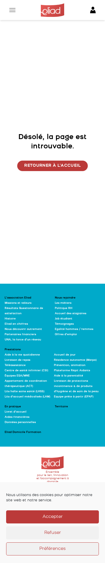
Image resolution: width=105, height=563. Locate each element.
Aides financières (17, 417)
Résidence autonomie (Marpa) (75, 360)
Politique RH (63, 308)
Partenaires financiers (20, 334)
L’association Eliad (18, 297)
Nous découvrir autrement (23, 329)
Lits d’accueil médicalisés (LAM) (27, 396)
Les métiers (63, 303)
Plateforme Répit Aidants (72, 370)
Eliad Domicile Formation (23, 432)
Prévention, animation (69, 365)
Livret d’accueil (16, 412)
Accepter (53, 517)
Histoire (10, 318)
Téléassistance (15, 365)
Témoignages (64, 324)
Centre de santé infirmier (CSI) (26, 370)
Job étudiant (63, 318)
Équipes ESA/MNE (17, 375)
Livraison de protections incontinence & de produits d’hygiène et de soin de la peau (76, 386)
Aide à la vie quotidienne (22, 355)
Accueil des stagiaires (70, 313)
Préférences (52, 549)
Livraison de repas (17, 360)
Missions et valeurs (18, 303)
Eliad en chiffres (16, 324)
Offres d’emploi (66, 334)
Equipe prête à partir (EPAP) (73, 396)
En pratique (13, 406)
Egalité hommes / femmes (74, 329)
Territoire (61, 406)
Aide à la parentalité (68, 375)
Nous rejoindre (65, 297)
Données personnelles (20, 422)
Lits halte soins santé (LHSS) (24, 391)
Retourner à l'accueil (52, 166)
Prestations (13, 349)
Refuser (52, 533)
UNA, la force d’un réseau (23, 339)
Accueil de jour (65, 355)
